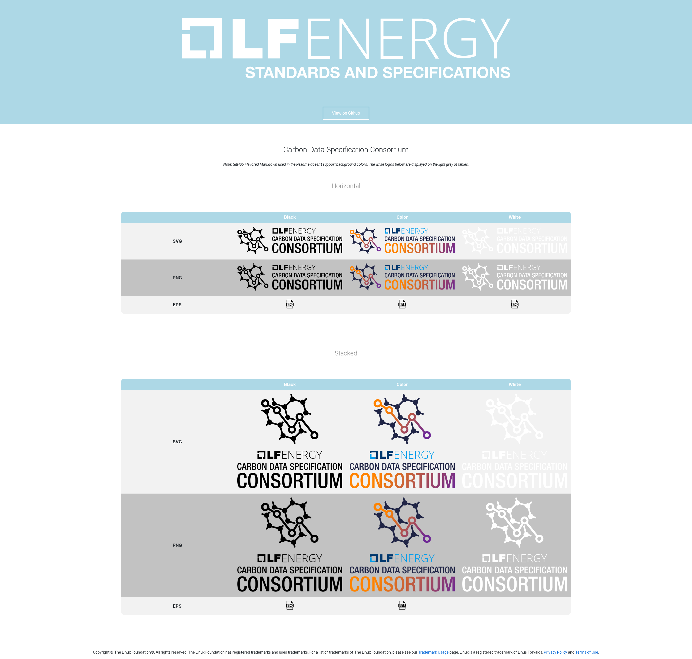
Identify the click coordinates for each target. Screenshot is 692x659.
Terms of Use (586, 652)
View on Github (346, 113)
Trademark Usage (433, 652)
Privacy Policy (555, 652)
